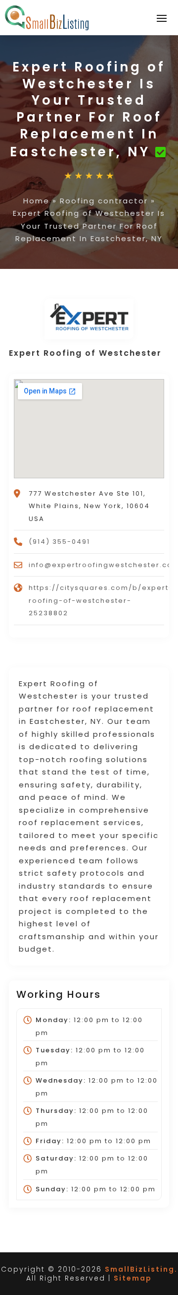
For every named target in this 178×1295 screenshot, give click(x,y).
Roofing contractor (104, 200)
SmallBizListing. (141, 1269)
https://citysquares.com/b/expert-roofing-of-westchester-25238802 (101, 600)
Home (36, 200)
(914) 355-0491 (59, 541)
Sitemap (133, 1278)
